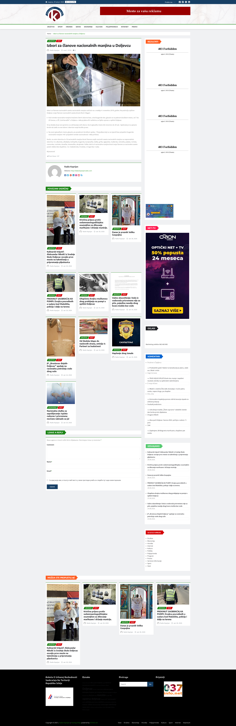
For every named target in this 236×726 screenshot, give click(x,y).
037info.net (94, 723)
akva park (87, 682)
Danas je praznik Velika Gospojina (159, 475)
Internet (125, 27)
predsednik (107, 702)
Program (150, 556)
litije (96, 695)
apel (104, 683)
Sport (60, 27)
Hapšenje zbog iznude (122, 353)
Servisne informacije (154, 561)
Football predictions (154, 404)
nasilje (107, 695)
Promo (134, 27)
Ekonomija (88, 27)
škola (83, 710)
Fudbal (98, 689)
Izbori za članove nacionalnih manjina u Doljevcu (69, 34)
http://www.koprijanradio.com (81, 171)
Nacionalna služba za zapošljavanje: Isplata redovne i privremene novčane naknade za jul (58, 415)
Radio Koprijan (55, 50)
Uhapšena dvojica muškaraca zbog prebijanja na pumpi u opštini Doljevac (93, 301)
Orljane (103, 699)
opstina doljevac (91, 698)
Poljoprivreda (112, 27)
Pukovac (84, 704)
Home (49, 34)
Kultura (99, 27)
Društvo (50, 27)
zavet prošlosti (98, 707)
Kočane (91, 695)
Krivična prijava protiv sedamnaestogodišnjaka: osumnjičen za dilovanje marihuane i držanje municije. (93, 223)
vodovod (92, 707)
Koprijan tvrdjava (112, 692)
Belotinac (108, 683)
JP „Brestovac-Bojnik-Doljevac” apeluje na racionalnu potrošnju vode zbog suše (59, 367)
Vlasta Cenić (86, 707)
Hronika (69, 27)
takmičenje (112, 705)
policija (88, 702)
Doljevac (87, 689)
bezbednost (86, 685)
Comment (50, 445)
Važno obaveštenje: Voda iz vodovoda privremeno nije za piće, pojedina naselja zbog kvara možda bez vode (126, 301)
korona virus (85, 695)
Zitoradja (108, 707)
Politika (149, 551)
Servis (78, 27)
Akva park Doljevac (97, 683)
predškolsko (113, 702)
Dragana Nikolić (153, 415)
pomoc (101, 702)
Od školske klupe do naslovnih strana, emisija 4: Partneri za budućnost (92, 343)
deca (107, 685)
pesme (84, 702)
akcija (83, 682)
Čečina (112, 707)
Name (49, 462)
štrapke (88, 710)
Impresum (186, 723)
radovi (90, 704)
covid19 (92, 685)
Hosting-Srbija (76, 723)
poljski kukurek (95, 702)
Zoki (149, 425)
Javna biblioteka (104, 689)
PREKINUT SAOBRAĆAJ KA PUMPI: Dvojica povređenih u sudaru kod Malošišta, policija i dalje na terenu (60, 302)
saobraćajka (104, 704)
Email (49, 471)
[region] (173, 689)
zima (104, 707)
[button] (173, 689)
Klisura (105, 692)
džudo (94, 689)
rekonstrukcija (96, 704)
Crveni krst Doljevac (101, 685)
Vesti (149, 566)
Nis (111, 695)
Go (150, 684)
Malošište (101, 695)
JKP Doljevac (98, 692)
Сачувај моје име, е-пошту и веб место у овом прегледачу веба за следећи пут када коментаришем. (85, 480)
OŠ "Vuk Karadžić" (110, 699)
